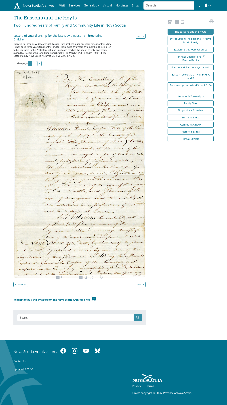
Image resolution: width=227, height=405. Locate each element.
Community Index (190, 124)
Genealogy (91, 5)
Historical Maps (190, 131)
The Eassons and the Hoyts (190, 31)
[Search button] (198, 5)
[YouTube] (86, 351)
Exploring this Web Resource (190, 49)
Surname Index (191, 117)
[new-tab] (177, 22)
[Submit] (138, 317)
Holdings (122, 5)
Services (74, 5)
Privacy (136, 386)
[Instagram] (74, 351)
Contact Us (19, 361)
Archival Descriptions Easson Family (189, 58)
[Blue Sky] (97, 351)
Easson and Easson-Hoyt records (190, 67)
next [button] (139, 36)
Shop (135, 5)
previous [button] (22, 284)
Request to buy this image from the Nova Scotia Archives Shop (52, 299)
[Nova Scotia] (147, 378)
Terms (150, 386)
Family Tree (190, 103)
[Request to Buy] (170, 22)
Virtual (107, 5)
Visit (62, 5)
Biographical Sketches (191, 110)
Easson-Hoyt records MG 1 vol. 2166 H (191, 87)
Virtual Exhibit (191, 139)
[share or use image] (182, 22)
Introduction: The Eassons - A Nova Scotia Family (190, 40)
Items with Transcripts (191, 96)
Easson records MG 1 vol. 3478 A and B (191, 76)
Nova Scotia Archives (38, 5)
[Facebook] (63, 351)
